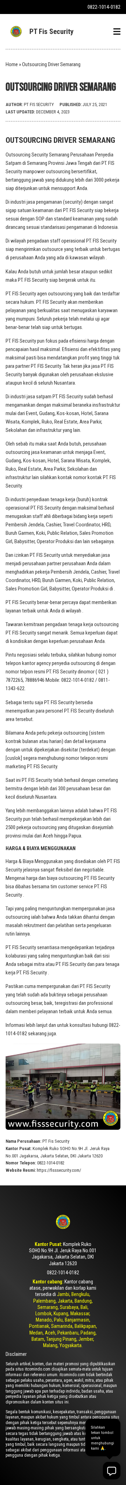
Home (12, 64)
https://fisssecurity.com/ (59, 1170)
